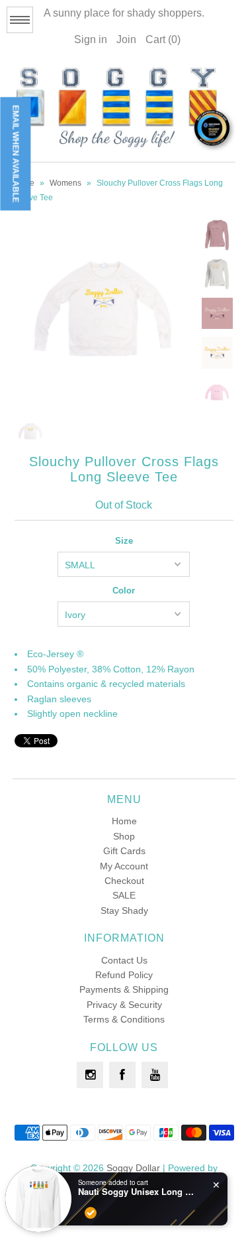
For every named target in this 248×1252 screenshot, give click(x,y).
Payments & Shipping (124, 989)
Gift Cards (124, 850)
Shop (124, 836)
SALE (124, 895)
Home (124, 821)
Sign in (90, 39)
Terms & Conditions (124, 1019)
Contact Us (124, 960)
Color (123, 590)
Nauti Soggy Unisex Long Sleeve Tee (137, 1191)
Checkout (124, 880)
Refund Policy (124, 975)
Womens (65, 183)
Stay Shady (124, 910)
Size (124, 541)
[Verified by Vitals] (91, 1213)
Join (126, 39)
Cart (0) (163, 39)
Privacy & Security (124, 1004)
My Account (124, 866)
